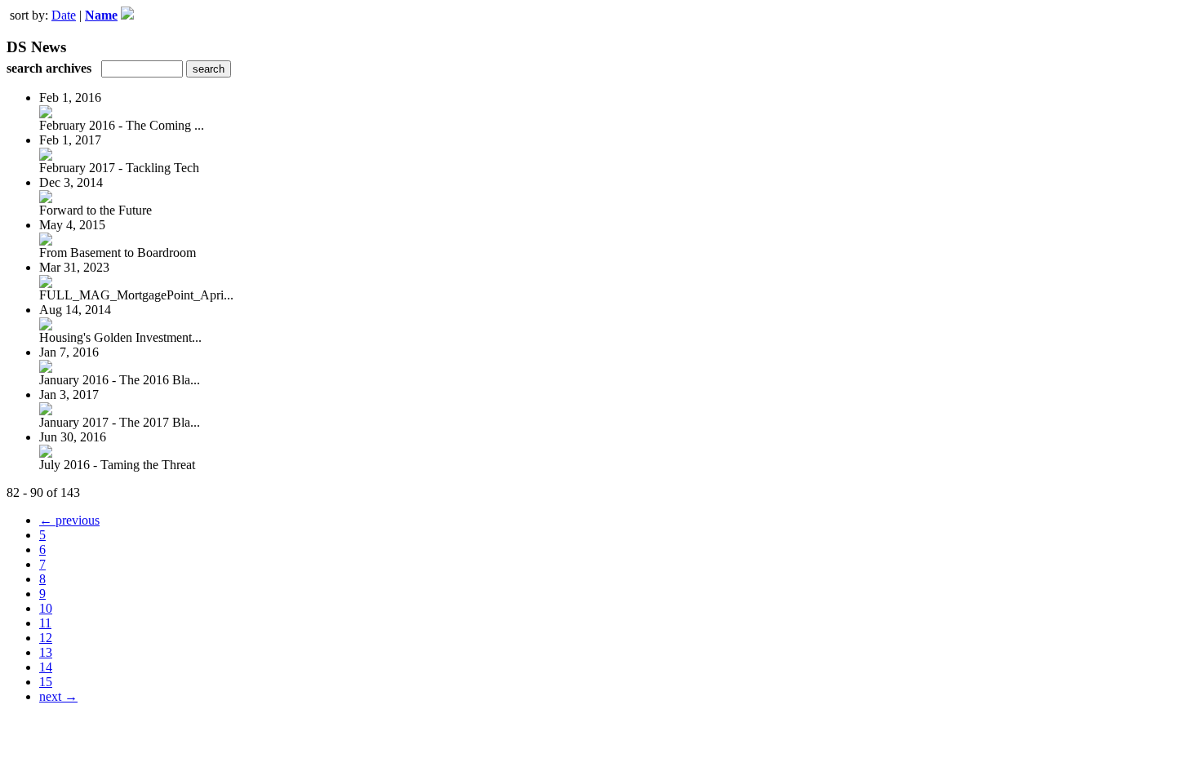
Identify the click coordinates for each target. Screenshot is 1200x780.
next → (58, 696)
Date (63, 15)
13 (45, 652)
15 (45, 682)
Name (101, 15)
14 (45, 667)
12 (45, 638)
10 (45, 608)
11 (45, 623)
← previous (69, 520)
